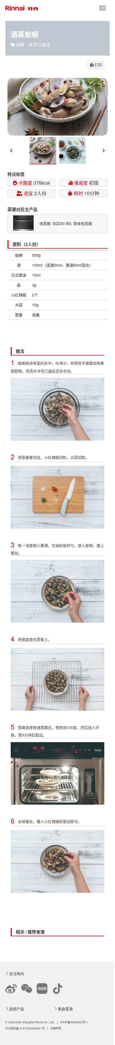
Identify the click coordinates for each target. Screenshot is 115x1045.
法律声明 (55, 1028)
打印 (98, 64)
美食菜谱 (65, 1008)
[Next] (103, 151)
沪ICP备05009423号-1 (74, 1022)
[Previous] (12, 151)
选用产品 (16, 1008)
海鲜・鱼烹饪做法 (33, 45)
